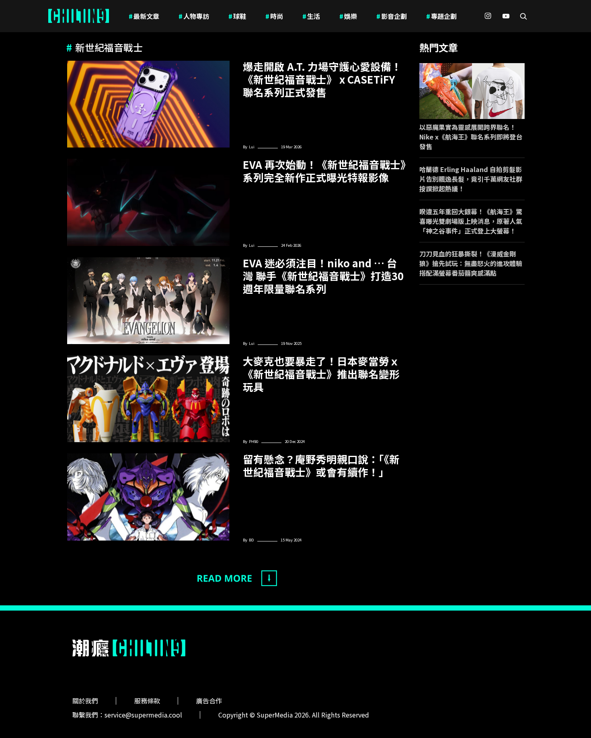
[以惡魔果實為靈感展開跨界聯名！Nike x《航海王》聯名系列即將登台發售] (472, 91)
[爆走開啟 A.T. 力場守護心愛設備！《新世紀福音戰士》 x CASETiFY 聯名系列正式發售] (148, 104)
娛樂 (348, 16)
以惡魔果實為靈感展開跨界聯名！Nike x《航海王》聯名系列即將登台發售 (470, 136)
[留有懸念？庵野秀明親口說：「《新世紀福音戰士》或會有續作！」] (148, 497)
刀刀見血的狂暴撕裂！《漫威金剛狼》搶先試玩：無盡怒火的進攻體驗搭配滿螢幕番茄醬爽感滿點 (470, 263)
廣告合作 (209, 700)
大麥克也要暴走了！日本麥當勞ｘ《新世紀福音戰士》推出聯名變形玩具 (321, 374)
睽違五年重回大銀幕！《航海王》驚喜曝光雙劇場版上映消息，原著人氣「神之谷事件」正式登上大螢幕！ (470, 221)
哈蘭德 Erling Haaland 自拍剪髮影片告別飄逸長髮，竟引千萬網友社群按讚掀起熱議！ (470, 178)
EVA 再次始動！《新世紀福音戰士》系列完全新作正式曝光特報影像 (324, 171)
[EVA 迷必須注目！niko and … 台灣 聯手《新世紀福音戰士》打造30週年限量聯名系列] (148, 300)
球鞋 (237, 16)
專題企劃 (441, 16)
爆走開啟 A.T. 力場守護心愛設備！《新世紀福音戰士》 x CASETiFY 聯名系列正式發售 (322, 79)
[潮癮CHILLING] (78, 16)
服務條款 (147, 700)
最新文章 (144, 16)
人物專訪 (194, 16)
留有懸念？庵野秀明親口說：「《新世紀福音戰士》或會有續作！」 (321, 465)
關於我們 (85, 700)
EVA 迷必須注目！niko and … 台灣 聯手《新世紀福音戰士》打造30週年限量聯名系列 (323, 275)
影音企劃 (391, 16)
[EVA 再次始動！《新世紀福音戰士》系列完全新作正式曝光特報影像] (148, 202)
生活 (311, 16)
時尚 (274, 16)
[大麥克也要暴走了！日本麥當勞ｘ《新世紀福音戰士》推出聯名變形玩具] (148, 399)
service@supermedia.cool (143, 715)
